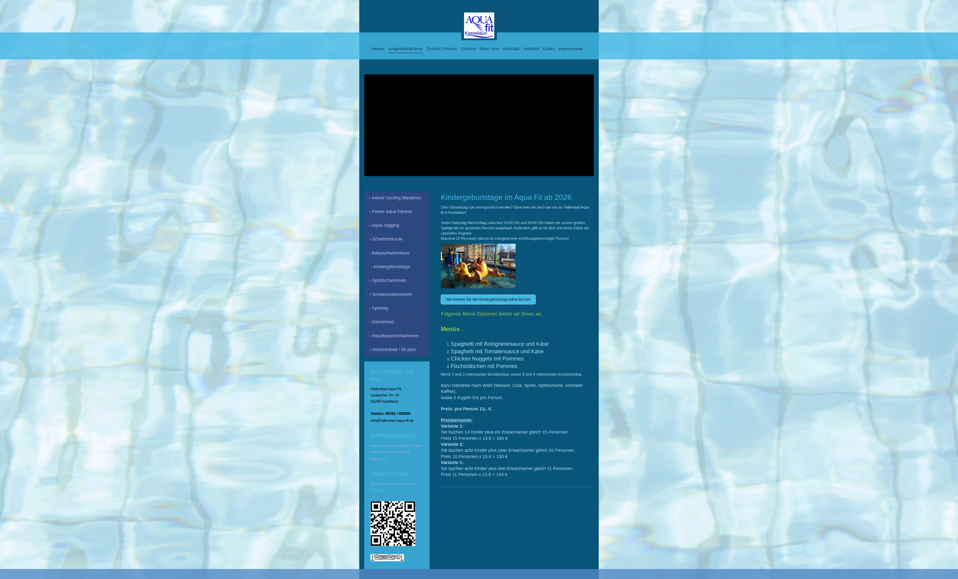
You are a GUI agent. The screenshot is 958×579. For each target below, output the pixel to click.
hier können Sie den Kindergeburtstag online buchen (488, 299)
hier (382, 459)
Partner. (376, 490)
